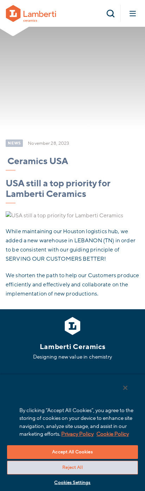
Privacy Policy (77, 433)
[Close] (125, 388)
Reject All (72, 467)
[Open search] (110, 13)
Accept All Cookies (72, 452)
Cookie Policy (112, 433)
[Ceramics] (31, 13)
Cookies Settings (72, 482)
